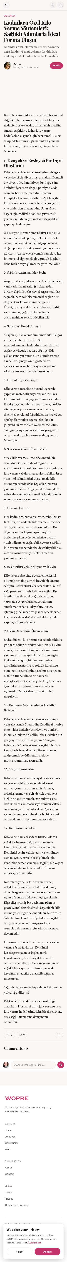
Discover (10, 1136)
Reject (19, 1251)
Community (11, 1142)
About (8, 1167)
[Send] (60, 1064)
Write (8, 1149)
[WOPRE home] (17, 1098)
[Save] (52, 4)
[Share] (60, 4)
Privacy (9, 1198)
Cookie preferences (16, 1205)
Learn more (34, 1243)
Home (8, 1130)
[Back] (6, 4)
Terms (8, 1192)
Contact (9, 1173)
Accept (47, 1251)
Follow (56, 65)
